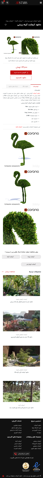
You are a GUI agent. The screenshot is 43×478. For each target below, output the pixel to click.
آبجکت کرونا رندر (31, 264)
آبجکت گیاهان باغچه (21, 299)
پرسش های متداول (17, 428)
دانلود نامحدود (21, 78)
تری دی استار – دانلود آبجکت (22, 476)
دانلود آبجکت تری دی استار (32, 21)
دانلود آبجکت (36, 93)
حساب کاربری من (36, 430)
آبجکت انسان (18, 444)
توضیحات (35, 86)
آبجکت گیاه (18, 21)
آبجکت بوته (9, 21)
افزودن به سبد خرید (20, 72)
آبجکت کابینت (18, 448)
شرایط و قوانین (18, 425)
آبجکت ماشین (18, 446)
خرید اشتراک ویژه (36, 428)
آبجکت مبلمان (37, 441)
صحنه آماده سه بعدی (16, 430)
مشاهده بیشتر (10, 272)
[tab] (35, 86)
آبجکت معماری (37, 446)
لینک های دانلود (13, 86)
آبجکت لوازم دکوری (36, 448)
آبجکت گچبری (18, 432)
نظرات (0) (25, 86)
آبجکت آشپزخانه (36, 444)
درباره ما (39, 432)
